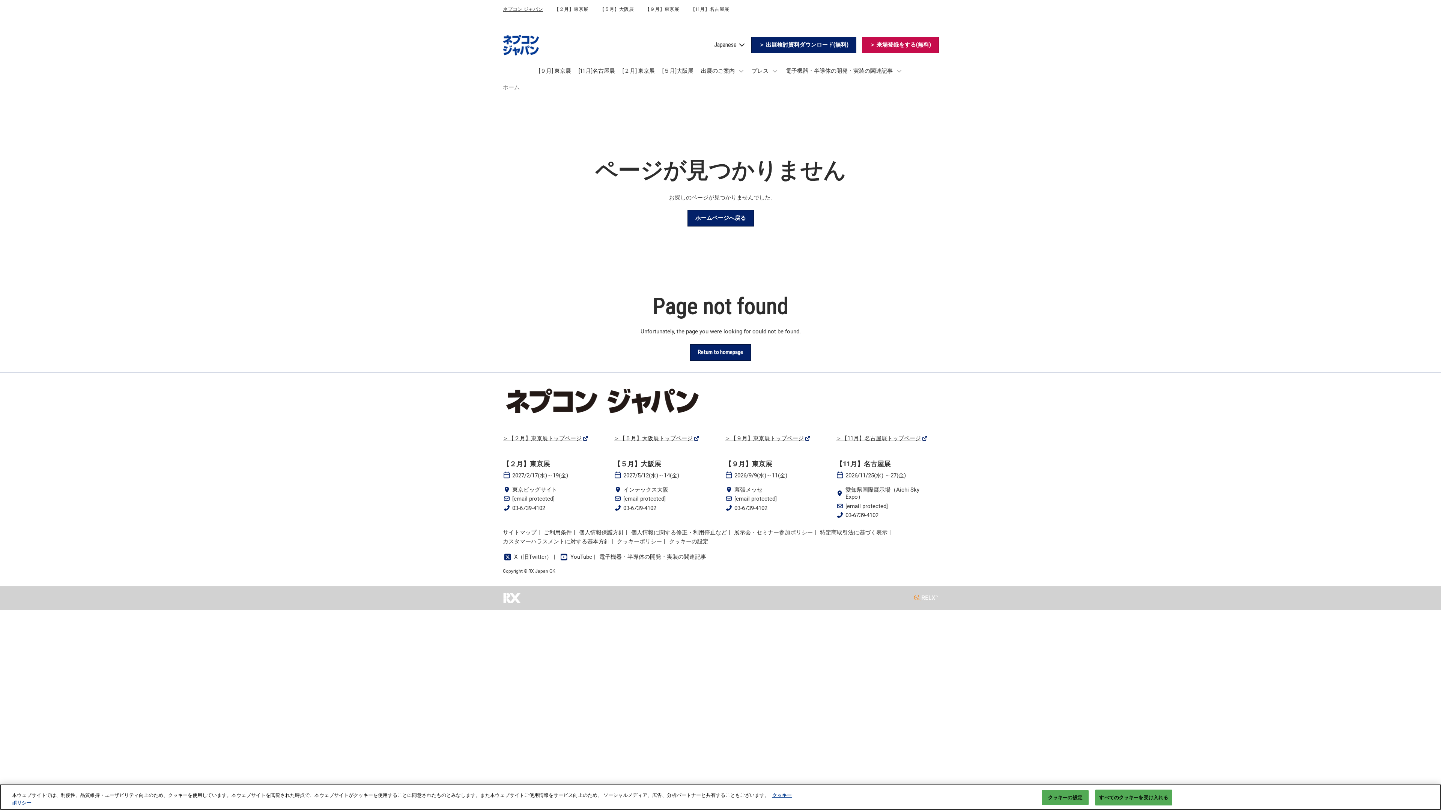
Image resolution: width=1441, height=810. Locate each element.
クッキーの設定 (1065, 797)
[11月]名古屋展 (597, 71)
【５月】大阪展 (617, 9)
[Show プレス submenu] (775, 71)
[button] (803, 45)
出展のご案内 (718, 71)
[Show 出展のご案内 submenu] (741, 71)
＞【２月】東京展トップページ (542, 438)
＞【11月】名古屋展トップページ (878, 438)
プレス (761, 71)
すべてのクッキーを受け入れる (1133, 797)
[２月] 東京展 (639, 71)
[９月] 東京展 (555, 71)
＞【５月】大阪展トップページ (653, 438)
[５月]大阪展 (677, 71)
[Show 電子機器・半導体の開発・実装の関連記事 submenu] (899, 71)
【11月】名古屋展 (709, 9)
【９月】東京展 (662, 9)
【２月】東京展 (571, 9)
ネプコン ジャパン (523, 9)
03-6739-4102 (528, 508)
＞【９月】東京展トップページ (764, 438)
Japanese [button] (726, 44)
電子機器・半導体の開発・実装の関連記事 (840, 71)
